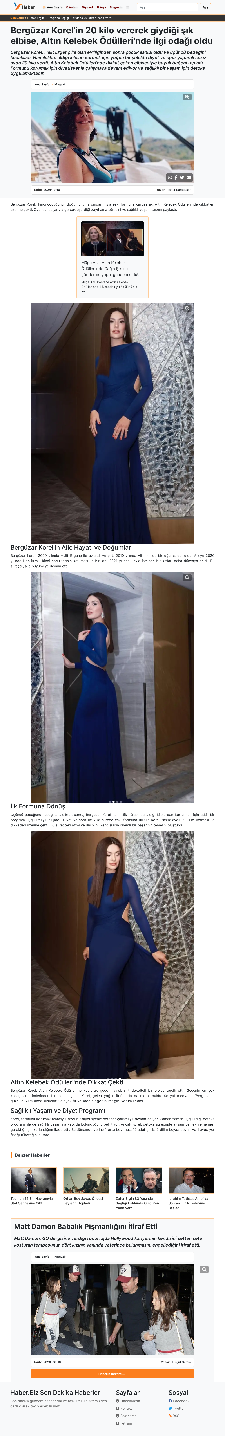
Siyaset (87, 7)
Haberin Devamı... (111, 1374)
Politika (126, 1408)
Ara (205, 7)
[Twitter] (182, 177)
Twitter (178, 1408)
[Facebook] (175, 177)
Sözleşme (127, 1416)
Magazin (116, 7)
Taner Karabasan (179, 189)
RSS (175, 1416)
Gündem (72, 7)
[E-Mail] (189, 177)
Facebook (181, 1401)
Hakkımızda (129, 1401)
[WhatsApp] (170, 177)
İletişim (125, 1423)
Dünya (101, 7)
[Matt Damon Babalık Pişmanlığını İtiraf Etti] (112, 1309)
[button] (129, 7)
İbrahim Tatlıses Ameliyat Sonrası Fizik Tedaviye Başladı (66, 18)
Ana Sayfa (54, 7)
